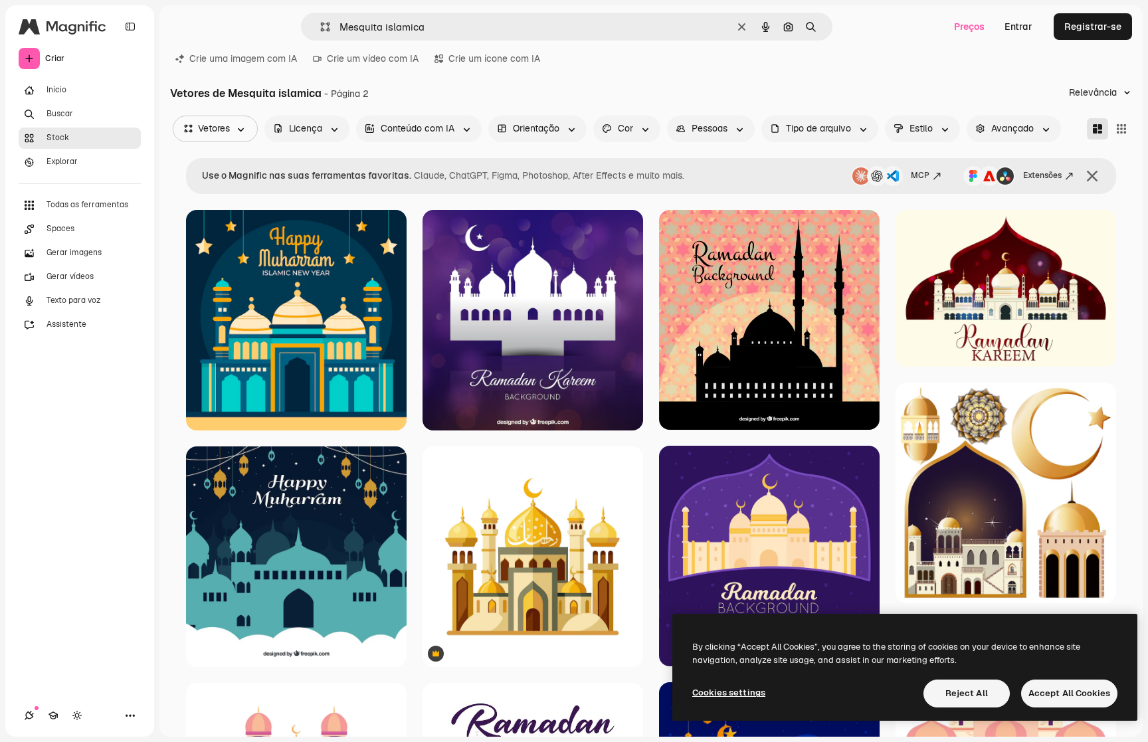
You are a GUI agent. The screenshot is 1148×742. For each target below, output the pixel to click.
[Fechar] (1092, 176)
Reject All (966, 693)
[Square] (1121, 128)
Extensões (1042, 175)
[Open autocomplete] (320, 27)
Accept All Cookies (1069, 693)
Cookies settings (728, 692)
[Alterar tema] (77, 715)
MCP (920, 175)
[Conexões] (29, 715)
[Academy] (53, 715)
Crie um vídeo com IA (373, 58)
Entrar (1018, 27)
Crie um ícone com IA (494, 58)
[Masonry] (1097, 128)
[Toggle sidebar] (130, 26)
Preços (969, 27)
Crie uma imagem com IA (243, 58)
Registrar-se (1092, 27)
